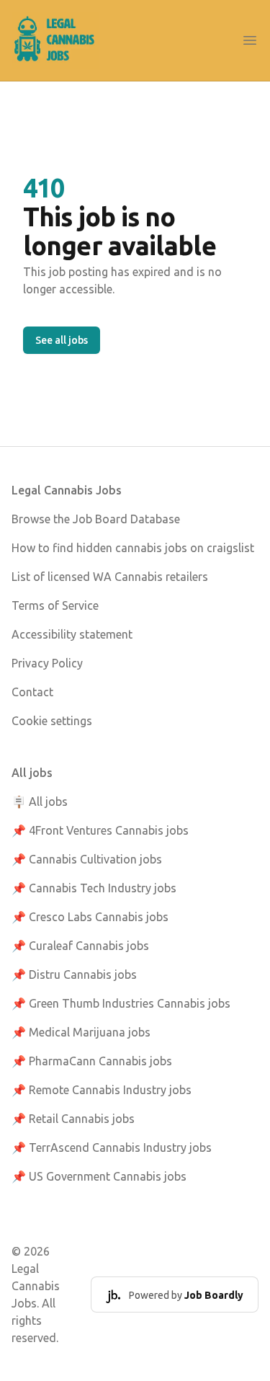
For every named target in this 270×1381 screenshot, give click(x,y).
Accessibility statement (72, 634)
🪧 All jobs (40, 801)
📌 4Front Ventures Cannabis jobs (100, 830)
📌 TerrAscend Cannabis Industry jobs (112, 1147)
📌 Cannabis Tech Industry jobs (94, 888)
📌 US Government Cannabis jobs (99, 1176)
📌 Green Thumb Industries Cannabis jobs (121, 1003)
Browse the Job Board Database (96, 518)
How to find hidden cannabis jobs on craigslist (133, 547)
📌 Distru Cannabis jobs (74, 974)
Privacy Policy (47, 663)
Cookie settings (52, 720)
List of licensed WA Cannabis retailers (110, 576)
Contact (32, 691)
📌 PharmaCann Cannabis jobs (92, 1060)
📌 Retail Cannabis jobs (73, 1118)
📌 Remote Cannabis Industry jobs (102, 1089)
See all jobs (61, 340)
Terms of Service (55, 605)
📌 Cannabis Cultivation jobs (87, 859)
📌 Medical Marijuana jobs (81, 1032)
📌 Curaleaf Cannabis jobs (80, 945)
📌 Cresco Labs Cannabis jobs (90, 916)
